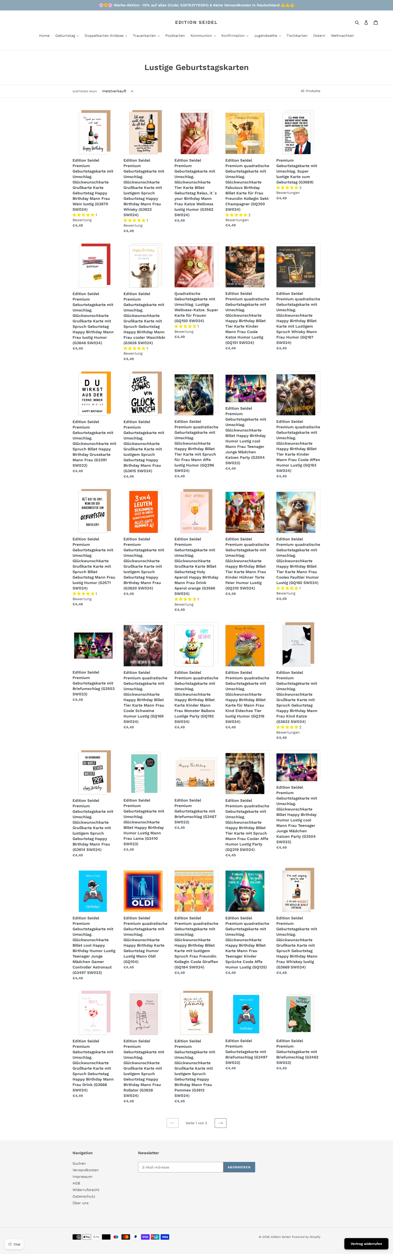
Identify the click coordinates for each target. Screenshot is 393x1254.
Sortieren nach (85, 91)
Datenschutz (84, 1196)
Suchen (79, 1163)
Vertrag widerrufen (366, 1244)
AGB (76, 1183)
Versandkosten (86, 1170)
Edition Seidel (196, 22)
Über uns (80, 1203)
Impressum (82, 1176)
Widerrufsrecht (86, 1190)
